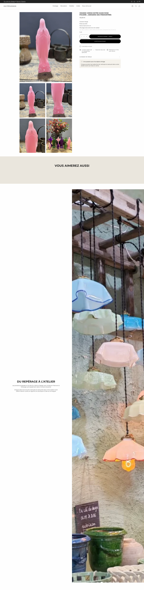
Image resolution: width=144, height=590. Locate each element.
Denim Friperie (21, 1)
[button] (55, 6)
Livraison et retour (86, 57)
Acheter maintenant (100, 41)
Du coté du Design (9, 1)
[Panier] (139, 6)
